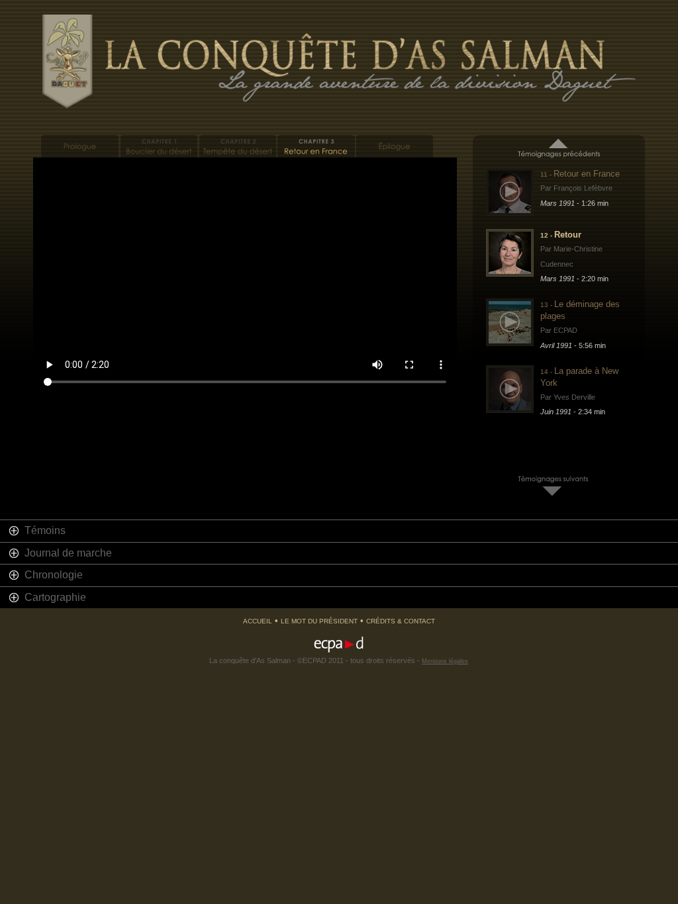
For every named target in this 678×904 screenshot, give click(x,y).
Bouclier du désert (158, 146)
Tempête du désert (237, 146)
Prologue (80, 146)
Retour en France (316, 146)
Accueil (257, 621)
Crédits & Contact (400, 621)
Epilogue (395, 146)
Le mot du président (319, 621)
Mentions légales (445, 661)
